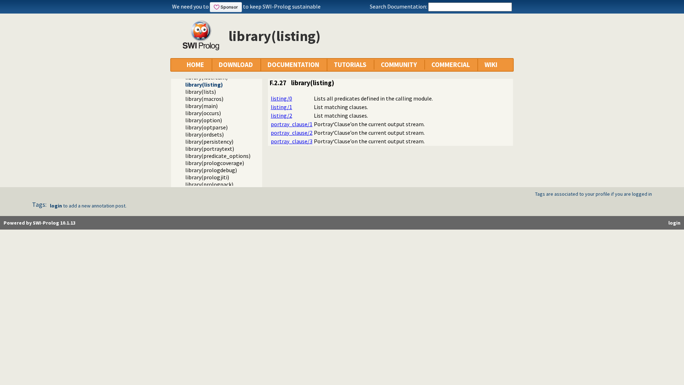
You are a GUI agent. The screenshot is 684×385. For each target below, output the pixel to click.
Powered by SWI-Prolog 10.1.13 (40, 223)
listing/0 (281, 98)
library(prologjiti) (207, 177)
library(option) (203, 120)
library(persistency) (209, 141)
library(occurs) (203, 113)
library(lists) (200, 91)
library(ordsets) (204, 134)
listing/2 (281, 115)
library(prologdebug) (211, 170)
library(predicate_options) (217, 155)
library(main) (201, 105)
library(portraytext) (209, 148)
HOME (195, 65)
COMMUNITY (399, 65)
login (56, 205)
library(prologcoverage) (214, 162)
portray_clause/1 (291, 124)
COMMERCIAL (450, 65)
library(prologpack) (209, 184)
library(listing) (204, 84)
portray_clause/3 (291, 141)
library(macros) (204, 98)
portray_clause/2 (291, 132)
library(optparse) (206, 127)
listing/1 (281, 107)
